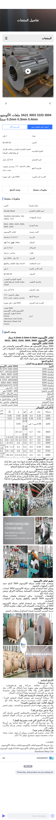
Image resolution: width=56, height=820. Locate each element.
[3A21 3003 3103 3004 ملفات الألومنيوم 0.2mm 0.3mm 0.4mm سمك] (28, 71)
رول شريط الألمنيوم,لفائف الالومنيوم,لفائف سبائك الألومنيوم (27, 745)
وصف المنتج (15, 190)
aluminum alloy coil (44, 751)
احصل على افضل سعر (40, 127)
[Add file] (52, 816)
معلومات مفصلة (40, 190)
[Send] (4, 816)
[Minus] (3, 758)
